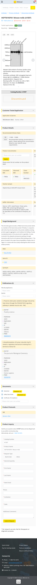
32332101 (7, 377)
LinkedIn (14, 570)
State (5, 504)
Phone (5, 490)
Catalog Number (9, 439)
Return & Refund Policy (26, 551)
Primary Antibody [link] (14, 13)
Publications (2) (8, 20)
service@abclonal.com (15, 563)
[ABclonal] (18, 2)
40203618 (7, 336)
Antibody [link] (4, 13)
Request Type (8, 454)
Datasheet (18, 20)
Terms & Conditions (25, 548)
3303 (5, 262)
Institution (7, 497)
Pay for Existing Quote (8, 548)
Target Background (9, 221)
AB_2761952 (7, 253)
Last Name (7, 475)
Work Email (7, 482)
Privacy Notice (23, 545)
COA (29, 20)
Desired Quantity (9, 461)
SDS (24, 20)
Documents (7, 386)
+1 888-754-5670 (17, 433)
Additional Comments (9, 511)
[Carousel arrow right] (33, 60)
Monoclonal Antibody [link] (27, 13)
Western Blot (6, 416)
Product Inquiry (8, 424)
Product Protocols (9, 407)
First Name (7, 468)
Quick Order (5, 545)
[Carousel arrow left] (4, 60)
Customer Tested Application (13, 110)
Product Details (8, 128)
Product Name (8, 446)
